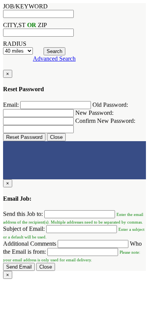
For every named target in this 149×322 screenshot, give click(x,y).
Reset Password (24, 137)
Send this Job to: (23, 214)
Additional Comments (29, 243)
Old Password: (110, 104)
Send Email (19, 267)
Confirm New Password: (105, 121)
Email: (11, 104)
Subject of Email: (24, 228)
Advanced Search (54, 58)
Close (56, 137)
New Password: (94, 112)
